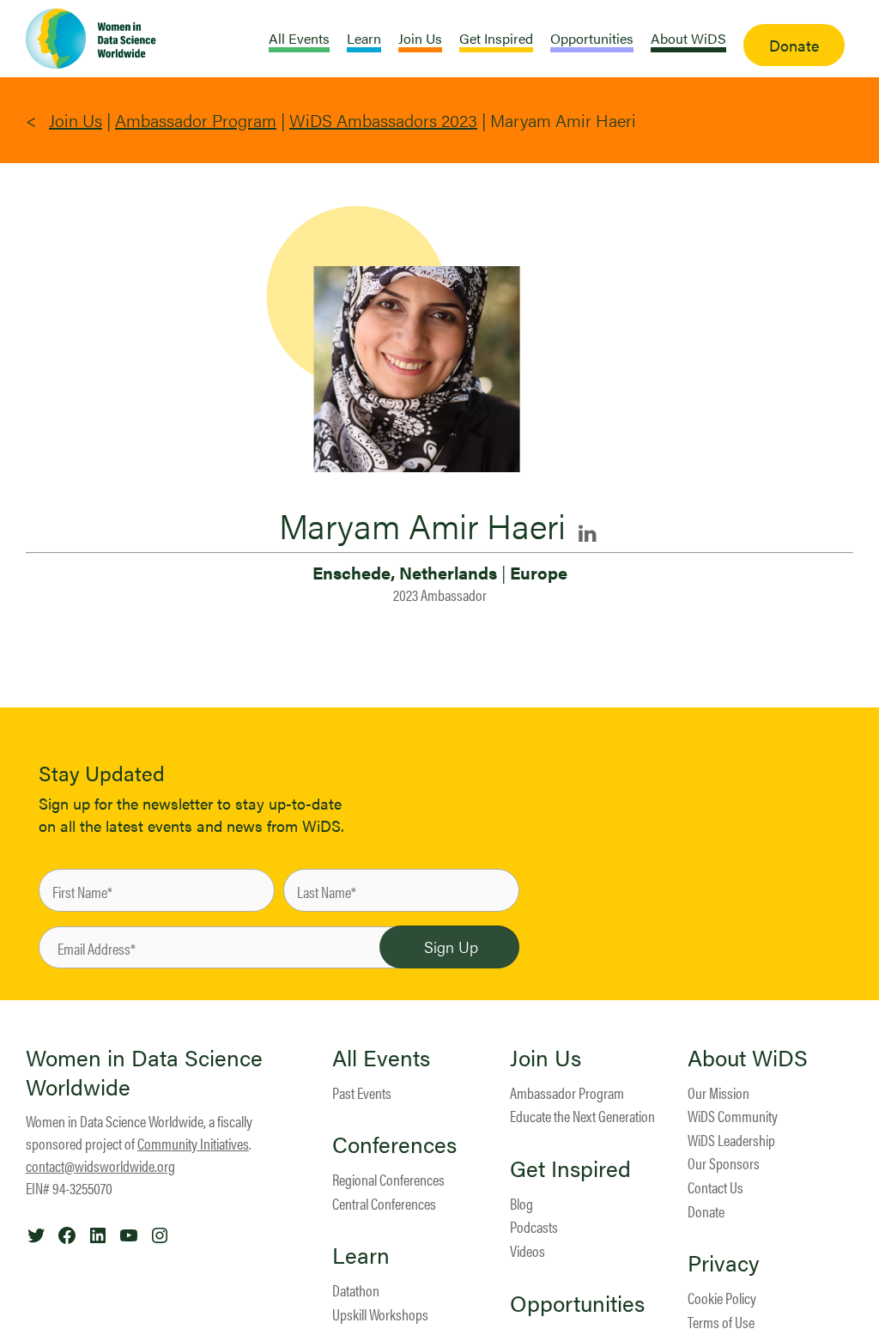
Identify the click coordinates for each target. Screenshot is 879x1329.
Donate (706, 1211)
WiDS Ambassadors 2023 (383, 119)
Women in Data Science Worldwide (144, 1071)
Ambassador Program (195, 119)
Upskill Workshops (380, 1314)
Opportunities (577, 1303)
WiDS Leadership (731, 1139)
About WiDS (748, 1057)
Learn (361, 1255)
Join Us (75, 119)
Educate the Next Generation (582, 1115)
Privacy (724, 1262)
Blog (521, 1203)
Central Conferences (384, 1203)
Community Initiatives (193, 1143)
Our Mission (718, 1092)
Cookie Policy (722, 1297)
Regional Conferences (388, 1179)
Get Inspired (570, 1168)
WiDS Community (733, 1115)
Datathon (355, 1290)
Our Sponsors (724, 1163)
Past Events (361, 1092)
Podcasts (534, 1226)
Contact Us (715, 1187)
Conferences (394, 1144)
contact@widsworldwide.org (100, 1165)
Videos (527, 1250)
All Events (381, 1057)
